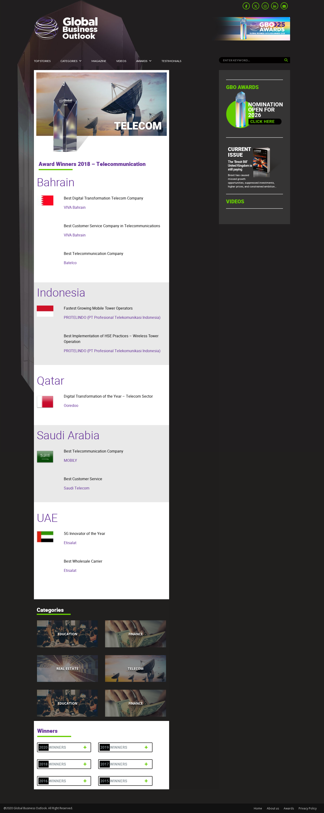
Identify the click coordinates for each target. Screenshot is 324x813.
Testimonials (171, 61)
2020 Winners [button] (52, 747)
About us (273, 808)
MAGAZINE (99, 61)
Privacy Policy (308, 808)
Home (258, 808)
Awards (141, 61)
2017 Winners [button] (113, 764)
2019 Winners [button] (113, 747)
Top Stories (42, 61)
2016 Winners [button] (52, 780)
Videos (121, 61)
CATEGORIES (68, 61)
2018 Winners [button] (52, 764)
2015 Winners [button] (113, 780)
